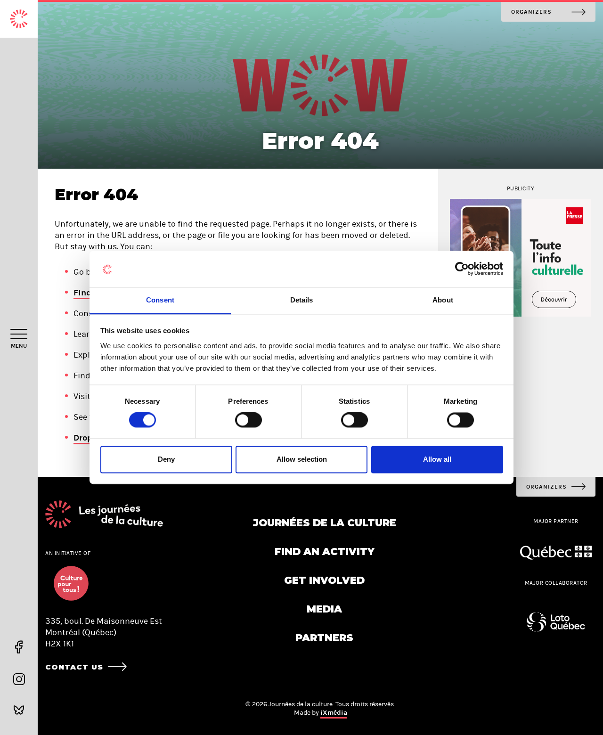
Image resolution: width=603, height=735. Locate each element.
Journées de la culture (324, 523)
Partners (324, 638)
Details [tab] (301, 300)
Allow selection (302, 459)
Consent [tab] (160, 300)
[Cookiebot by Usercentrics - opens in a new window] (462, 269)
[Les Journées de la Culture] (19, 19)
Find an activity (325, 551)
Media (324, 609)
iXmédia (333, 713)
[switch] (248, 420)
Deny (166, 459)
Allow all (437, 459)
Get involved (324, 580)
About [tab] (442, 300)
